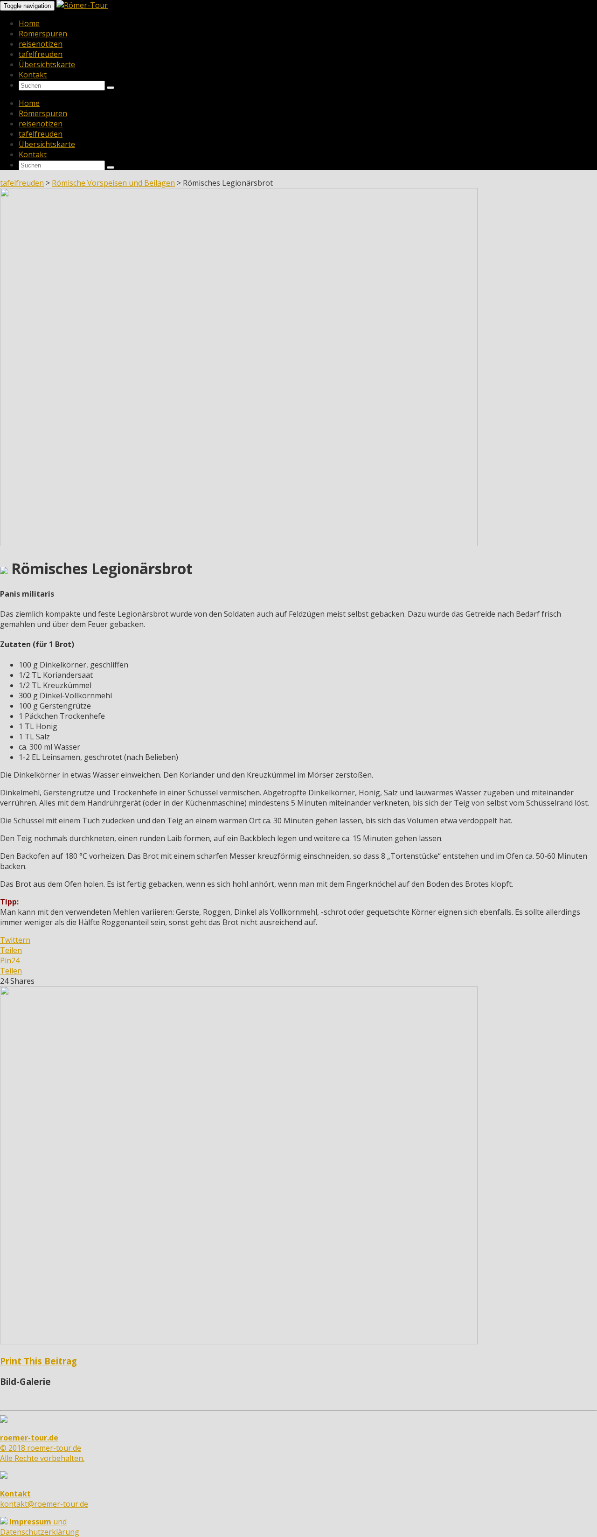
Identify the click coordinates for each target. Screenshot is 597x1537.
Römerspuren (43, 33)
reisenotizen (40, 44)
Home (29, 23)
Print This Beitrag (38, 1361)
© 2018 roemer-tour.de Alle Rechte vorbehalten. (42, 1448)
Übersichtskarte (47, 64)
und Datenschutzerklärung (39, 1526)
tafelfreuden (40, 54)
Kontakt (33, 75)
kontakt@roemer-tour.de (44, 1498)
